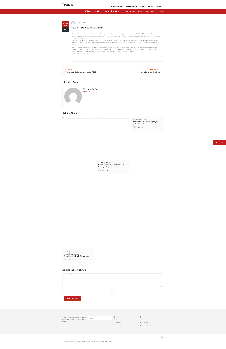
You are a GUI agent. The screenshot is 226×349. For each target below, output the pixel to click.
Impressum (145, 322)
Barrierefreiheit (146, 325)
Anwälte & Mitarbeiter (116, 6)
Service (142, 6)
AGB (143, 317)
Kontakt (158, 6)
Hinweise (150, 6)
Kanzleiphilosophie (131, 6)
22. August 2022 (68, 251)
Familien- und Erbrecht (136, 11)
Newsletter (119, 317)
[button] (219, 142)
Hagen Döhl (82, 23)
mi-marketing (107, 341)
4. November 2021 (104, 162)
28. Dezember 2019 (138, 119)
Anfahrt (118, 322)
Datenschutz (145, 320)
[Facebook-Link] (162, 337)
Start (127, 11)
